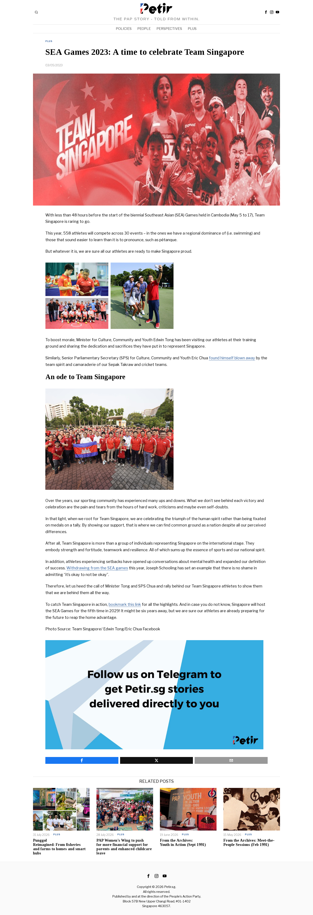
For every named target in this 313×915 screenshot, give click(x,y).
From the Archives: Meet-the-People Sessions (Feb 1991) (248, 842)
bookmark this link (125, 604)
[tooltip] (265, 12)
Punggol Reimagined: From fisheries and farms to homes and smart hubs (59, 846)
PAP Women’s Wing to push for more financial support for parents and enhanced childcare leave (124, 846)
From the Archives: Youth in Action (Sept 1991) (183, 842)
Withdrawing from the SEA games (97, 568)
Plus (48, 41)
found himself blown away (232, 358)
